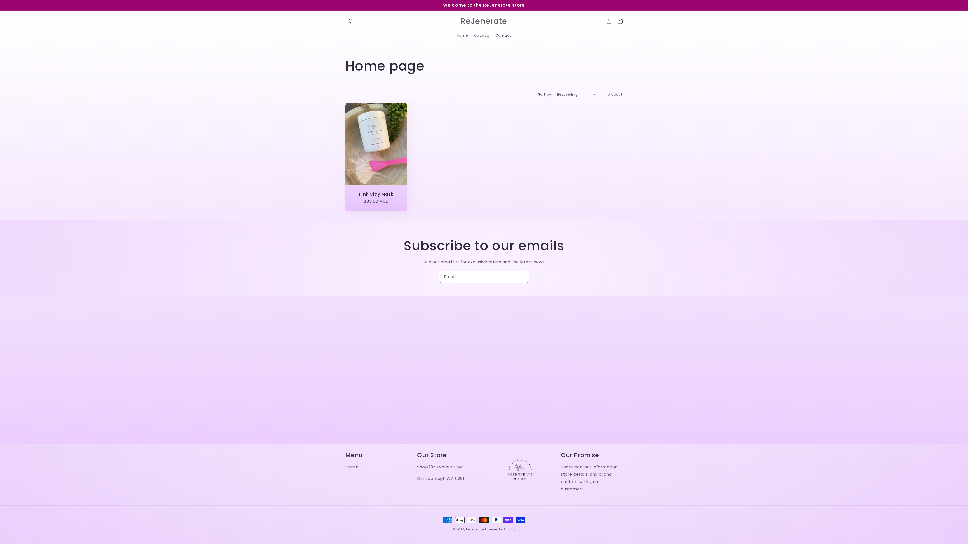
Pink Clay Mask (376, 194)
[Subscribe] (523, 277)
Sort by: (545, 94)
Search (352, 467)
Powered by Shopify (500, 529)
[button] (350, 21)
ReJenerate (475, 529)
